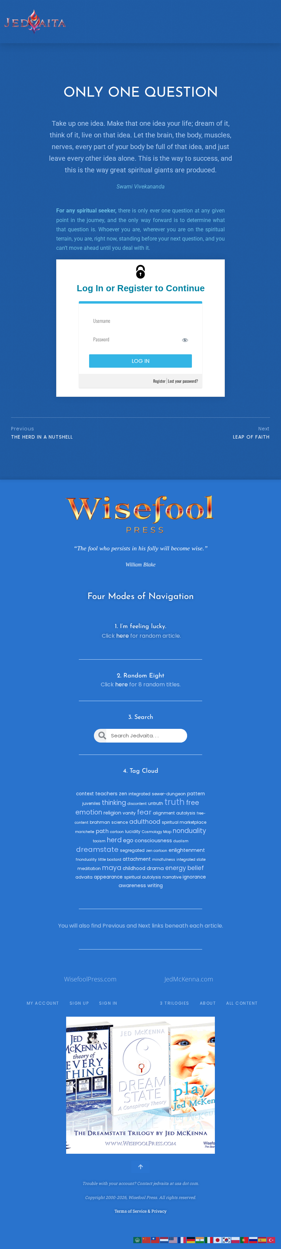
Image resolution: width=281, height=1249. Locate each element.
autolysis (185, 813)
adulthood (144, 822)
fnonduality (86, 859)
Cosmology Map (156, 831)
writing (155, 885)
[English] (173, 1240)
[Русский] (253, 1240)
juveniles (91, 803)
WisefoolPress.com (90, 979)
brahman (100, 822)
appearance (108, 877)
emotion (88, 812)
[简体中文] (146, 1240)
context (85, 794)
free (192, 802)
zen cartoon (156, 850)
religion (112, 812)
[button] (74, 1085)
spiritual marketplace (184, 822)
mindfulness (163, 859)
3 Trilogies (175, 1003)
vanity (129, 813)
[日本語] (217, 1240)
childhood (134, 868)
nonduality (189, 830)
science (119, 822)
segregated (132, 850)
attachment (137, 859)
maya (111, 867)
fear (144, 812)
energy (175, 868)
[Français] (182, 1240)
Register (159, 381)
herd (114, 840)
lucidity (132, 831)
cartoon (117, 831)
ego (128, 840)
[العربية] (137, 1240)
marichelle (84, 831)
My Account (43, 1003)
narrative (171, 877)
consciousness (153, 840)
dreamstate (97, 849)
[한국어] (226, 1240)
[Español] (262, 1240)
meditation (89, 868)
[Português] (244, 1240)
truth (174, 802)
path (102, 831)
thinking (114, 802)
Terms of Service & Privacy (140, 1211)
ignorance (194, 877)
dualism (180, 841)
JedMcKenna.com (188, 979)
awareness (132, 885)
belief (195, 868)
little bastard (109, 859)
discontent (137, 803)
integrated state (191, 859)
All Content (242, 1003)
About (208, 1003)
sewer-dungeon (169, 794)
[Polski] (235, 1240)
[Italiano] (209, 1240)
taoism (99, 841)
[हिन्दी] (200, 1240)
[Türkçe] (271, 1240)
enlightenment (187, 850)
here (122, 636)
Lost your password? (183, 381)
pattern (196, 794)
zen (123, 794)
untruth (155, 803)
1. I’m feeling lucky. (140, 627)
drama (155, 868)
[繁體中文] (155, 1240)
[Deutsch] (191, 1240)
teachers (106, 793)
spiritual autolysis (142, 877)
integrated (139, 794)
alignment (164, 813)
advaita (84, 877)
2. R (122, 676)
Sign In (108, 1003)
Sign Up (79, 1003)
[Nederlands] (164, 1240)
